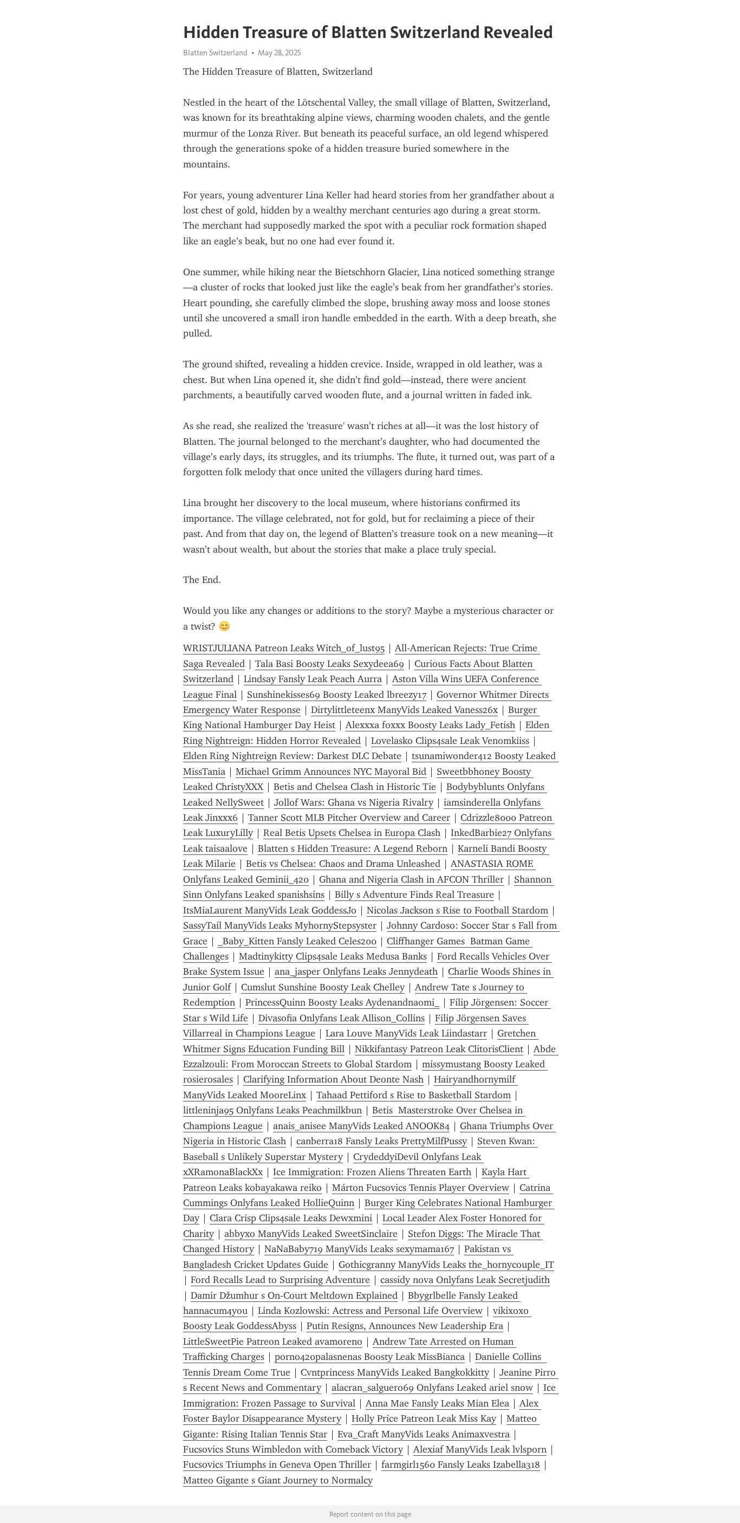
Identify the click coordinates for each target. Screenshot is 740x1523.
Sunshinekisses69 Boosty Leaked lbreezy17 (336, 695)
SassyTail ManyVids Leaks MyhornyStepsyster (280, 925)
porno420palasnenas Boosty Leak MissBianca (370, 1357)
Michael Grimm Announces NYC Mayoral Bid (331, 771)
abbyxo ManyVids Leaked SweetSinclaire (311, 1234)
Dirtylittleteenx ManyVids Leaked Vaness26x (404, 710)
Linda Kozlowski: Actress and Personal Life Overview (370, 1311)
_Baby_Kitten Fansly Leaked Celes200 (297, 941)
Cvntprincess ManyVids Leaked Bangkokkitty (395, 1372)
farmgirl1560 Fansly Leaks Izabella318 (460, 1464)
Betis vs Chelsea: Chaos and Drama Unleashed (343, 864)
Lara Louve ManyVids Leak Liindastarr (406, 1033)
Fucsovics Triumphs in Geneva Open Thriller (277, 1464)
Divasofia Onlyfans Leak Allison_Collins (341, 1018)
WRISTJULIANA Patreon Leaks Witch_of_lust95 (284, 648)
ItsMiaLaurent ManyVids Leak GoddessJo (269, 910)
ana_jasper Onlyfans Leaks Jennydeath (356, 971)
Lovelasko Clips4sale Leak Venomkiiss (450, 741)
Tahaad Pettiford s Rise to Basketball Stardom (413, 1095)
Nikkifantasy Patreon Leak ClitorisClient (439, 1049)
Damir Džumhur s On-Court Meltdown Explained (294, 1295)
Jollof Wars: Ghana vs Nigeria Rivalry (353, 802)
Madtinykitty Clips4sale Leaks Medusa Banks (333, 956)
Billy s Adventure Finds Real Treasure (414, 894)
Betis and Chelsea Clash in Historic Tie (355, 787)
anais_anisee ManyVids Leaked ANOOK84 (361, 1126)
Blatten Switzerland (215, 52)
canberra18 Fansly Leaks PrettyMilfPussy (381, 1141)
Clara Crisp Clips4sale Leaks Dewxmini (291, 1218)
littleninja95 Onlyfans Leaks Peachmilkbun (272, 1110)
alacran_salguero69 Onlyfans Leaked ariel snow (432, 1388)
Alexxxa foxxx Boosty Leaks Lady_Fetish (430, 725)
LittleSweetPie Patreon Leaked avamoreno (272, 1341)
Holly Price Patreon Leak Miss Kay (424, 1418)
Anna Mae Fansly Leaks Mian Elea (437, 1403)
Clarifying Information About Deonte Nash (333, 1079)
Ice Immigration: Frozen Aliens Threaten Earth (372, 1172)
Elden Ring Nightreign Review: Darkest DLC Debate (292, 756)
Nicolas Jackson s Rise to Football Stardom (457, 910)
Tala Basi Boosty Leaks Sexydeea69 (329, 664)
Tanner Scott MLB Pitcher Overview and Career (349, 818)
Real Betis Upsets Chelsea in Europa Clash (351, 833)
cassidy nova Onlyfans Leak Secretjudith (465, 1280)
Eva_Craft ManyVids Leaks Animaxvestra (423, 1434)
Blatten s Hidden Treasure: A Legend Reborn (352, 848)
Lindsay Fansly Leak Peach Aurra (313, 679)
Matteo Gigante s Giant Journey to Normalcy (278, 1480)
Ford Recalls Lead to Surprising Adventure (280, 1280)
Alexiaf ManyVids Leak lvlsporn (480, 1449)
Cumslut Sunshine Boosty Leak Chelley (323, 987)
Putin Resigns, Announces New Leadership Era (405, 1326)
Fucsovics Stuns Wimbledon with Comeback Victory (293, 1449)
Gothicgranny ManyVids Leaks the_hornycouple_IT (446, 1265)
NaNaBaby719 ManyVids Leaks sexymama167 (359, 1249)
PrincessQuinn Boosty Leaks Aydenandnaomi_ (342, 1002)
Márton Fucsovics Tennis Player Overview (420, 1188)
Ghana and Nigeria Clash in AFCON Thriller (411, 879)
